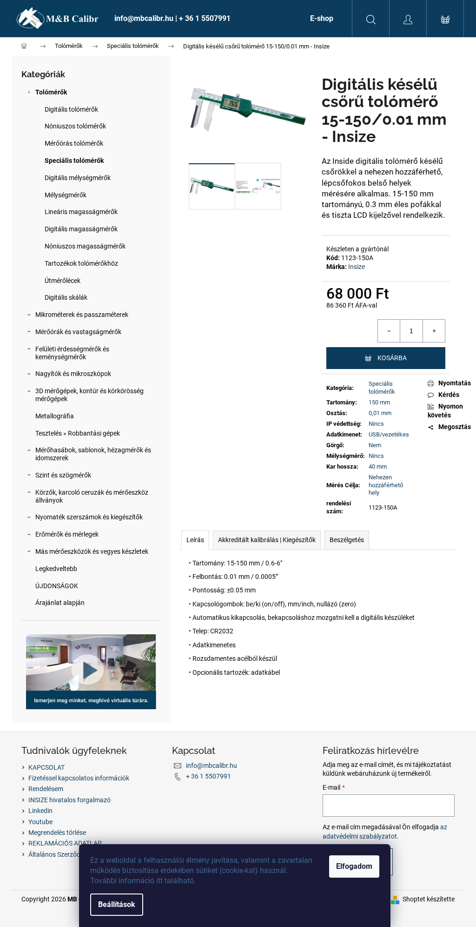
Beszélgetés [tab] (347, 540)
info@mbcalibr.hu (211, 765)
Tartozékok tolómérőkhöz (81, 263)
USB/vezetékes (389, 434)
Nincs (376, 423)
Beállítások (116, 904)
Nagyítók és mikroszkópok (73, 373)
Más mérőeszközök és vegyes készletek (91, 551)
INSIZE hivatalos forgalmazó (69, 800)
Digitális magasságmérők (81, 229)
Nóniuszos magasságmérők (85, 246)
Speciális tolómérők (74, 160)
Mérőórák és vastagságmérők (78, 332)
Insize (356, 266)
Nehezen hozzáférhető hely (386, 485)
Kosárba (392, 358)
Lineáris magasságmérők (81, 211)
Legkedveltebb (56, 568)
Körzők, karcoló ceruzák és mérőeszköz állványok (91, 496)
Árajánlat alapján (60, 602)
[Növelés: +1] (434, 331)
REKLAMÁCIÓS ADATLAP (65, 843)
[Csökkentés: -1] (389, 331)
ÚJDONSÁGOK (56, 586)
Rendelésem (45, 789)
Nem (375, 445)
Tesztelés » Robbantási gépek (77, 433)
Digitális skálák (66, 297)
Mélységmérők (65, 195)
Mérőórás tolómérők (74, 143)
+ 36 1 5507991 (208, 776)
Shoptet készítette (429, 899)
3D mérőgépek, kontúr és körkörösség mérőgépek (89, 395)
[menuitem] (203, 18)
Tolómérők (51, 92)
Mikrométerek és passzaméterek (81, 314)
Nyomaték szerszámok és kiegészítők (89, 517)
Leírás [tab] (195, 540)
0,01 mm (380, 413)
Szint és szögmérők (63, 475)
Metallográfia (54, 416)
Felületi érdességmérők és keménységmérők (72, 353)
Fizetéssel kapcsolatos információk (78, 778)
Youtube (40, 822)
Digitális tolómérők (71, 109)
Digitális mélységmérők (78, 177)
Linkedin (40, 810)
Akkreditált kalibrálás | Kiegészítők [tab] (267, 540)
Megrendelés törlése (57, 832)
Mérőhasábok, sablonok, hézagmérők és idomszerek (93, 454)
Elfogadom (354, 866)
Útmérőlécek (62, 280)
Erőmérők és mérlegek (67, 534)
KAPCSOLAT (46, 767)
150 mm (379, 402)
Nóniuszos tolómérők (75, 126)
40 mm (378, 466)
